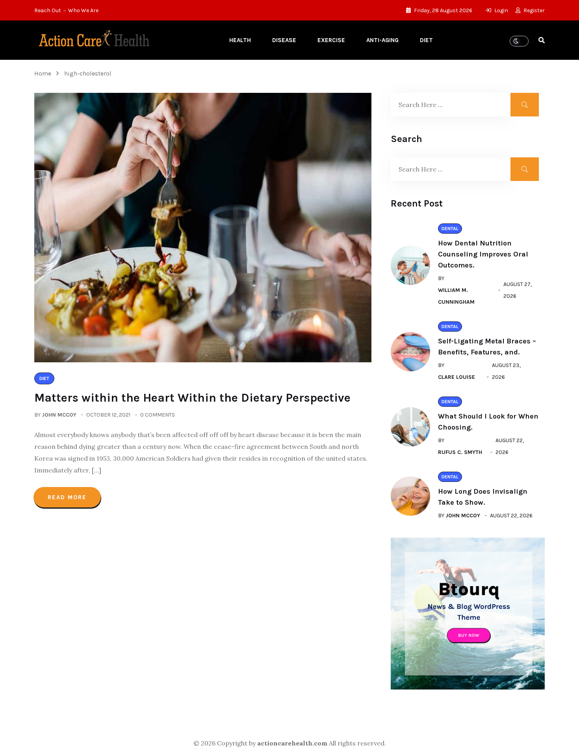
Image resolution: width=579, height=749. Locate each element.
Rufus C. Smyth (460, 452)
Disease (284, 40)
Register (533, 10)
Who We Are (83, 10)
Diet (426, 40)
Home (44, 73)
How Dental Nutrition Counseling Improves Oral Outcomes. (483, 254)
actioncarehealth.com (292, 743)
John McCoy (59, 414)
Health (240, 40)
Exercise (331, 40)
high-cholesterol (87, 73)
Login (500, 10)
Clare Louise (456, 377)
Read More (67, 497)
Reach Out (47, 10)
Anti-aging (382, 40)
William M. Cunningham (456, 296)
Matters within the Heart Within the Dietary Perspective (192, 398)
